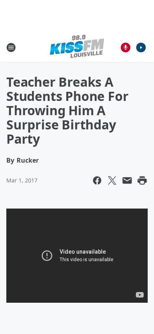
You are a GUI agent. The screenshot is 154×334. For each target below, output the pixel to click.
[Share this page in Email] (127, 180)
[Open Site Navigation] (11, 47)
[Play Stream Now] (141, 47)
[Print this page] (142, 180)
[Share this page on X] (112, 180)
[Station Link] (77, 47)
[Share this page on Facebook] (97, 180)
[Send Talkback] (125, 47)
